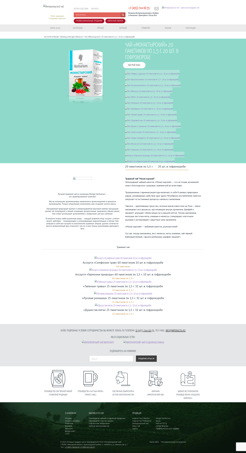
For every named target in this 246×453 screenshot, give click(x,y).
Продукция (136, 413)
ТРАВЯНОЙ (145, 28)
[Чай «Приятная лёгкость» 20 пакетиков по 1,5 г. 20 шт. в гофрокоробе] (153, 84)
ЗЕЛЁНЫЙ (123, 28)
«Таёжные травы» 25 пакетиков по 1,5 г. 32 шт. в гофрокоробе (123, 286)
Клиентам (69, 423)
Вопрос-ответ (70, 431)
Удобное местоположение (99, 426)
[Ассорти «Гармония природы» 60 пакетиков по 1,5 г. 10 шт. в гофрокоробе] (154, 154)
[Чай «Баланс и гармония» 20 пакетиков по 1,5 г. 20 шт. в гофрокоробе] (153, 125)
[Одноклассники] (144, 342)
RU (123, 8)
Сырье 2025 (55, 28)
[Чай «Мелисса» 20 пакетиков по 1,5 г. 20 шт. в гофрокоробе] (149, 90)
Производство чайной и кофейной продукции (107, 418)
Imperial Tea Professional (141, 421)
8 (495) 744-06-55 (145, 330)
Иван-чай (136, 426)
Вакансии (69, 428)
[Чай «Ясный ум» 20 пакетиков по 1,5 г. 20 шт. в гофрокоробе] (149, 143)
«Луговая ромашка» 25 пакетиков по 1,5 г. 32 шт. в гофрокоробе (123, 298)
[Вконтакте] (97, 342)
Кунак (158, 421)
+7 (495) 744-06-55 (72, 447)
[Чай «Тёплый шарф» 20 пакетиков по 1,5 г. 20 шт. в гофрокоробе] (151, 113)
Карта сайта (154, 442)
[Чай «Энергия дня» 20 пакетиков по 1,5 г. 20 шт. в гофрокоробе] (150, 131)
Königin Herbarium (163, 418)
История (68, 418)
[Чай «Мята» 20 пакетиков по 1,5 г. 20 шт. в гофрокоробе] (147, 96)
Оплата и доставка (81, 9)
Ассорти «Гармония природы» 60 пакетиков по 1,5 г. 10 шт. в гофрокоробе (123, 274)
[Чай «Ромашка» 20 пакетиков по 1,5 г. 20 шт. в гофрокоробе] (149, 102)
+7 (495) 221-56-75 (87, 447)
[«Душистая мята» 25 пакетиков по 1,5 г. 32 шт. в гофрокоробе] (123, 306)
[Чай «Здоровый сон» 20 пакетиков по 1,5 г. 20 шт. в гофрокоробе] (151, 119)
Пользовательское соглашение (173, 442)
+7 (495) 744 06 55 (139, 8)
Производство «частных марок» (101, 421)
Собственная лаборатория (99, 423)
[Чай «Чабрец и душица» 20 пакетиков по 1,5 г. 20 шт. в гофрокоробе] (152, 73)
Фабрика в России (96, 413)
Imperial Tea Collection (141, 418)
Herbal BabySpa (162, 426)
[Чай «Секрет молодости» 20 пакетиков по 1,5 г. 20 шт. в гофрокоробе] (152, 137)
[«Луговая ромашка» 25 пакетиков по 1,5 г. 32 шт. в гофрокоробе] (123, 294)
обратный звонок (115, 21)
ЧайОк (135, 428)
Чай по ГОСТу (161, 423)
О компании (70, 413)
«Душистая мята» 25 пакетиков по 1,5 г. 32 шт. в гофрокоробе (123, 310)
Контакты (95, 9)
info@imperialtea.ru (175, 330)
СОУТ (67, 433)
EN (118, 8)
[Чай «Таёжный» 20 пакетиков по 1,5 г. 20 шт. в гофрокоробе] (149, 149)
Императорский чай (140, 423)
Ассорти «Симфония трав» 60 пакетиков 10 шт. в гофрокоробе (123, 262)
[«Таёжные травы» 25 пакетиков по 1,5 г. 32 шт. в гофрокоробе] (123, 282)
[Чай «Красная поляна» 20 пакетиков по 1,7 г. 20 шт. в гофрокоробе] (152, 78)
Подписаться (146, 359)
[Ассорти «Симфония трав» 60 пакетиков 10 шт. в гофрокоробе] (150, 160)
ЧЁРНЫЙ (100, 28)
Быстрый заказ (134, 65)
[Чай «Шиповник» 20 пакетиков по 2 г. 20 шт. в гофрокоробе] (149, 108)
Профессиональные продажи (89, 21)
